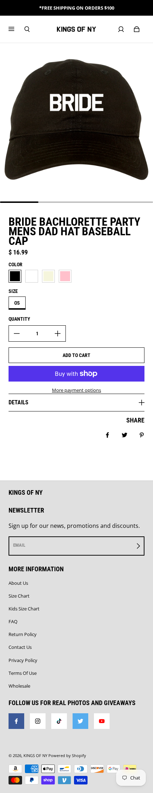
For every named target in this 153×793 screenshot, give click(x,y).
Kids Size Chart (24, 608)
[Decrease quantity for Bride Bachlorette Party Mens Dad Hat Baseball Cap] (17, 333)
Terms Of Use (23, 673)
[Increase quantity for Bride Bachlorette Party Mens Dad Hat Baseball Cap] (57, 333)
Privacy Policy (23, 660)
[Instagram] (38, 721)
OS (17, 303)
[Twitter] (80, 721)
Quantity (19, 319)
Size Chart (19, 596)
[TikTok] (59, 721)
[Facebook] (16, 721)
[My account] (121, 29)
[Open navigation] (16, 29)
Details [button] (18, 402)
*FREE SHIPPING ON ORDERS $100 (76, 8)
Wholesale (19, 686)
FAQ (13, 621)
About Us (18, 583)
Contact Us (20, 647)
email (19, 545)
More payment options (76, 390)
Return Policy (23, 634)
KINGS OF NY (35, 755)
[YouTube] (102, 721)
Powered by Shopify (67, 755)
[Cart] (136, 29)
